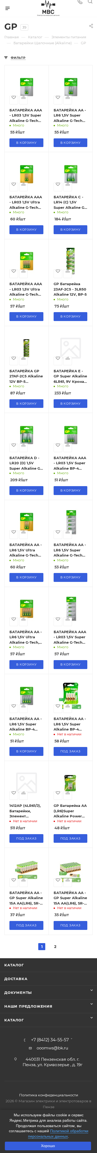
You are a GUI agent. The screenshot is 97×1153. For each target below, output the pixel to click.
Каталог (14, 965)
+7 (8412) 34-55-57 (50, 1040)
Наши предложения (28, 1006)
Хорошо (48, 1146)
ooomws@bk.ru (52, 1047)
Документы (18, 992)
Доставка (15, 979)
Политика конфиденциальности (48, 1095)
